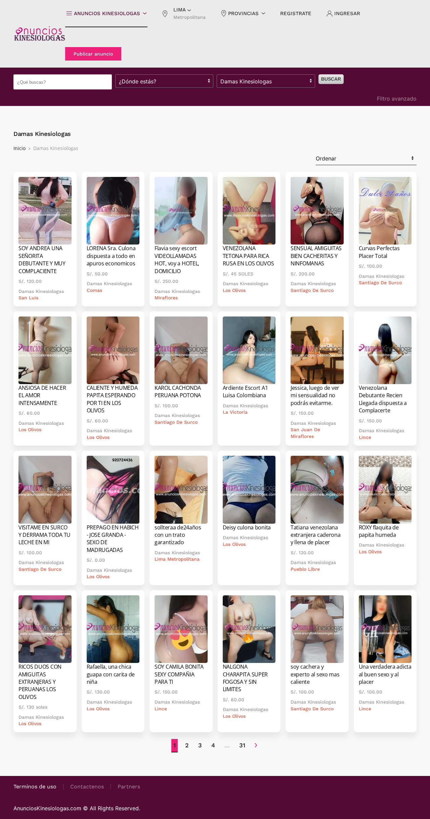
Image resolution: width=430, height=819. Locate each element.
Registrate (295, 13)
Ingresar (347, 13)
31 (242, 745)
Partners (129, 786)
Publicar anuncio (93, 54)
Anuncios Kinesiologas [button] (107, 13)
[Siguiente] (256, 745)
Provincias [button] (243, 13)
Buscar (331, 79)
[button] (183, 13)
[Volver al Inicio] (39, 33)
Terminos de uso (34, 786)
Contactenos (87, 786)
